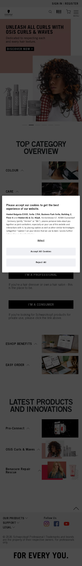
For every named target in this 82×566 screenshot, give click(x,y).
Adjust (41, 240)
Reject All (41, 262)
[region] (41, 234)
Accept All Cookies (41, 251)
